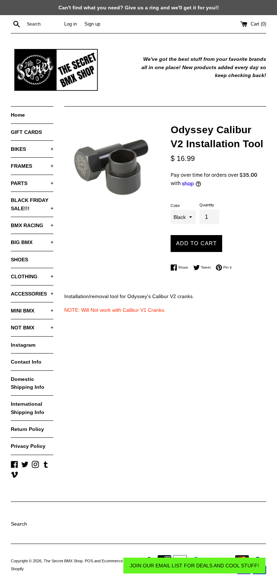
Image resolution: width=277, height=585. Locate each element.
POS (89, 561)
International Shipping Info (27, 408)
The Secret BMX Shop (63, 561)
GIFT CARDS (26, 132)
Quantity (206, 205)
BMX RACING (32, 225)
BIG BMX (32, 242)
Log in (70, 24)
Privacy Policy (28, 446)
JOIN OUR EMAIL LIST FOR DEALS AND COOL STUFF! (194, 565)
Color (175, 205)
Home (18, 115)
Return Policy (27, 429)
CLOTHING (32, 276)
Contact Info (26, 362)
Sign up (92, 24)
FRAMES (32, 166)
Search (19, 524)
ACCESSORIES (32, 294)
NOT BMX (32, 327)
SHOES (19, 259)
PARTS (32, 183)
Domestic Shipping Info (27, 383)
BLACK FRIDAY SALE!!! (32, 204)
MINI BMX (32, 311)
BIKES (32, 149)
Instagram (23, 345)
